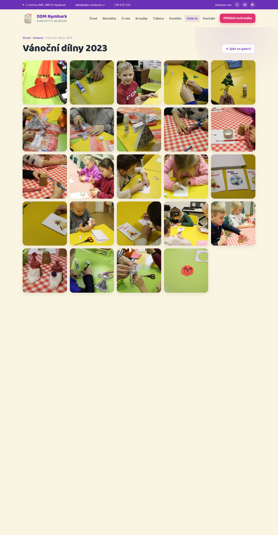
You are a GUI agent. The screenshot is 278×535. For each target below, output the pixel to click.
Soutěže (175, 18)
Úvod (93, 18)
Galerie (192, 18)
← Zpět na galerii (238, 49)
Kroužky (142, 18)
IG (245, 5)
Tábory (158, 18)
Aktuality (109, 18)
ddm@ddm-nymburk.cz (90, 4)
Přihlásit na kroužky (237, 18)
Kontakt (209, 18)
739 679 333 (122, 4)
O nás (125, 18)
